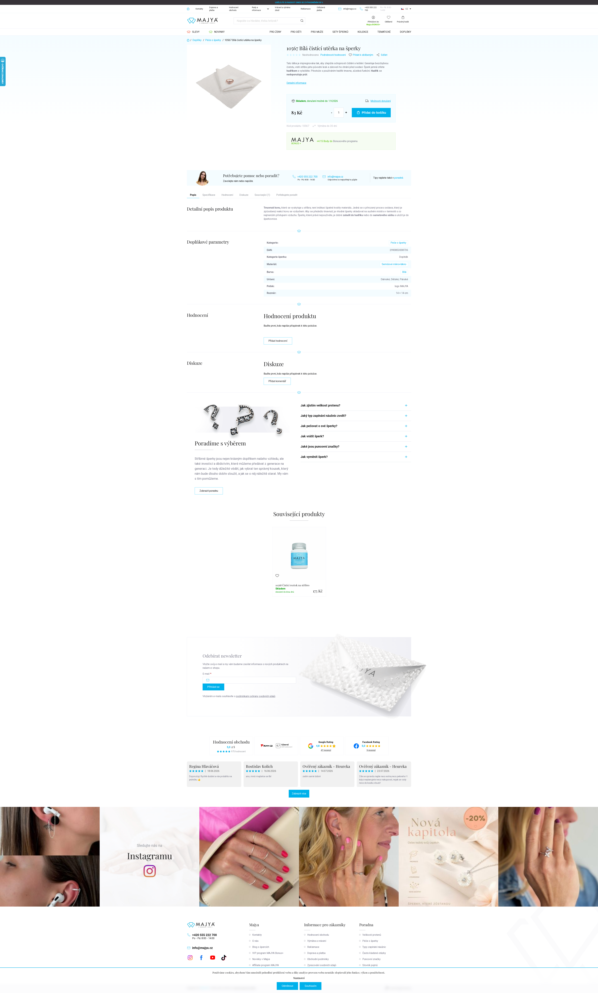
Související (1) (262, 194)
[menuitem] (193, 32)
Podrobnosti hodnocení (333, 54)
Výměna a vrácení (316, 940)
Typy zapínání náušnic (374, 946)
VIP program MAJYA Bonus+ (267, 953)
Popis (193, 194)
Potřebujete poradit (286, 194)
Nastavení (299, 978)
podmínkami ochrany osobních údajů (255, 696)
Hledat (302, 21)
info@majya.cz (335, 176)
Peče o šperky (398, 242)
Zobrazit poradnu (208, 490)
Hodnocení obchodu (233, 8)
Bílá (404, 272)
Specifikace (208, 194)
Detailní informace (296, 82)
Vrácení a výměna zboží (282, 8)
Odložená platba (321, 8)
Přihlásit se (213, 687)
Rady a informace (256, 8)
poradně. (398, 177)
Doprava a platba (213, 8)
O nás (255, 940)
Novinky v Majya (261, 959)
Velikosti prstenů (371, 934)
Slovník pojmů (370, 965)
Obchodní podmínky (318, 959)
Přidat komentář (277, 381)
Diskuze (243, 194)
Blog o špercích (260, 946)
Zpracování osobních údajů (321, 965)
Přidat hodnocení (277, 341)
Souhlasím (310, 986)
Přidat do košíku (374, 112)
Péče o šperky (370, 940)
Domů (188, 8)
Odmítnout (287, 986)
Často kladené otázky (374, 953)
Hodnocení (227, 194)
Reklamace (306, 9)
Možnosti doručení (380, 101)
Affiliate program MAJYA (265, 965)
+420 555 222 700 (307, 176)
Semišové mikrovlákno (394, 264)
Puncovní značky (371, 959)
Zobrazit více (299, 793)
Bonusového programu (345, 141)
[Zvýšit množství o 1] (346, 112)
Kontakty (199, 9)
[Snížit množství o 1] (332, 112)
